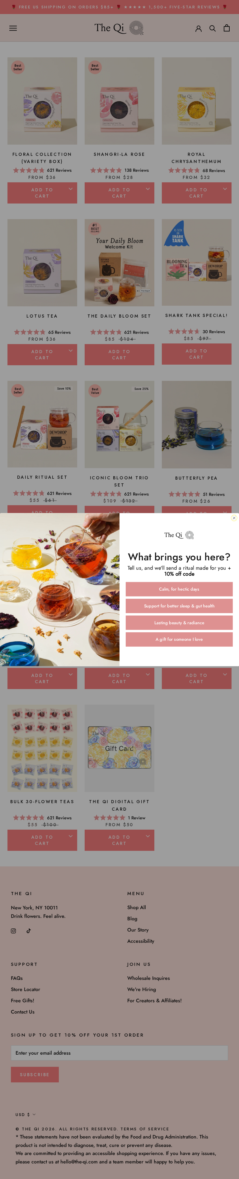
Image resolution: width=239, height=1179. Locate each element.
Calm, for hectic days (179, 589)
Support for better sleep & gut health (179, 606)
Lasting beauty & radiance (179, 623)
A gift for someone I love (179, 639)
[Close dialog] (234, 518)
